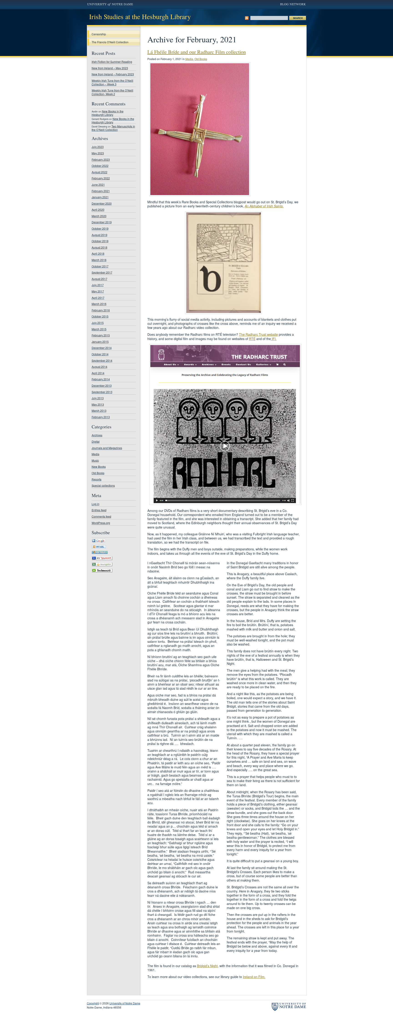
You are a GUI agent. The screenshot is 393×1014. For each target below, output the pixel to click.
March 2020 (99, 216)
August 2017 (99, 279)
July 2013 (98, 398)
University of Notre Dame (110, 4)
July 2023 (98, 147)
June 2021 (98, 184)
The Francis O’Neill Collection (110, 42)
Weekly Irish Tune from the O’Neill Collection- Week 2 (112, 92)
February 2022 (101, 178)
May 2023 (98, 153)
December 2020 (102, 203)
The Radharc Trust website (258, 334)
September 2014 (102, 360)
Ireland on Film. (254, 976)
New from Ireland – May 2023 (110, 68)
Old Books (98, 473)
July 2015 (98, 323)
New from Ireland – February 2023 (113, 74)
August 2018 (99, 247)
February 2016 (101, 310)
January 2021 (100, 197)
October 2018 (100, 241)
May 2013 (98, 404)
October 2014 (100, 354)
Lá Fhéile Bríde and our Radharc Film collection (196, 51)
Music (95, 460)
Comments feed (101, 516)
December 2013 (102, 385)
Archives (97, 435)
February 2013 (101, 417)
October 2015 (100, 316)
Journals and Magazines (107, 448)
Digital (96, 441)
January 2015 (100, 341)
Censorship (99, 34)
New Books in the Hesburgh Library (107, 113)
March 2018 (99, 260)
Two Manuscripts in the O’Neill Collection (113, 128)
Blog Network (293, 4)
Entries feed (99, 510)
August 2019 (99, 235)
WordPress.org (101, 523)
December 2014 (102, 348)
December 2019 (102, 222)
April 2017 (98, 298)
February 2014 (101, 379)
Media (95, 454)
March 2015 (99, 329)
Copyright (93, 1003)
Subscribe (247, 18)
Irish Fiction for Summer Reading (112, 62)
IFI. (274, 338)
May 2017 (98, 291)
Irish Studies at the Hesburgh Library (140, 16)
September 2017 (102, 272)
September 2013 (102, 392)
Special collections (103, 485)
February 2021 (101, 191)
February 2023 (101, 159)
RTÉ (252, 338)
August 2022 (99, 172)
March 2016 (99, 304)
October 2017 (100, 266)
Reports (96, 479)
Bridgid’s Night (207, 965)
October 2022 (100, 166)
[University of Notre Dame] (288, 1006)
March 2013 (99, 410)
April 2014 (98, 373)
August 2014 (99, 366)
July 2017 (98, 285)
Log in (95, 504)
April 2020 (98, 209)
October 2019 (100, 228)
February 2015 (101, 335)
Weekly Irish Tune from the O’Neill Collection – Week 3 (112, 82)
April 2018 (98, 253)
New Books (99, 466)
